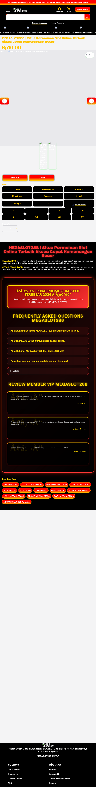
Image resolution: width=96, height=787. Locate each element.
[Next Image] (91, 101)
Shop (8, 12)
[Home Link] (21, 10)
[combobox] (45, 17)
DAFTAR (15, 178)
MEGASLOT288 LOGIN (12, 267)
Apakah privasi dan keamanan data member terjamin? (39, 361)
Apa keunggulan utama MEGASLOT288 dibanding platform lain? (44, 331)
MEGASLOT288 (9, 261)
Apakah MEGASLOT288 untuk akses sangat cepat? (37, 341)
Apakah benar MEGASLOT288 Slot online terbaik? (37, 351)
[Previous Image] (4, 101)
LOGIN (42, 178)
